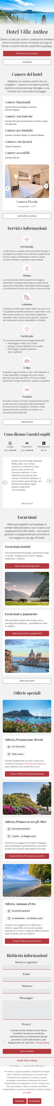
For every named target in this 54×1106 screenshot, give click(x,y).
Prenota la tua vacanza (27, 53)
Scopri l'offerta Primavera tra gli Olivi (27, 856)
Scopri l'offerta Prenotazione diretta (27, 774)
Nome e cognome (26, 962)
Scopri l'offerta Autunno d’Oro (27, 941)
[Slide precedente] (8, 188)
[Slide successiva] (46, 186)
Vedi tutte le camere (27, 216)
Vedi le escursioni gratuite (27, 566)
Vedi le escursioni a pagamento (27, 633)
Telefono (27, 986)
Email (26, 974)
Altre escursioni (27, 681)
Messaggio (26, 998)
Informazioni (27, 422)
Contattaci (27, 62)
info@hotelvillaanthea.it (33, 764)
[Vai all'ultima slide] (5, 482)
